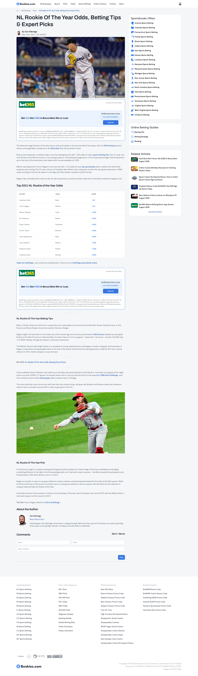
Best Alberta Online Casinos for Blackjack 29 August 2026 (157, 196)
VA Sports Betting (23, 622)
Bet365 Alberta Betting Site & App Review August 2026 (156, 205)
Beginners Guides (66, 614)
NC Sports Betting (24, 639)
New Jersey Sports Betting (146, 78)
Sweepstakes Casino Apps (112, 635)
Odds (73, 4)
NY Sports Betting (23, 589)
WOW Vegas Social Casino (112, 626)
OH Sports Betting (24, 635)
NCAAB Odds (64, 610)
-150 (93, 200)
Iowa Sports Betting (143, 50)
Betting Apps (45, 4)
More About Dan (37, 519)
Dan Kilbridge (31, 31)
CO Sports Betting (24, 618)
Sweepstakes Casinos (110, 622)
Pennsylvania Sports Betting (146, 96)
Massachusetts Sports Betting (147, 69)
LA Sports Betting (23, 630)
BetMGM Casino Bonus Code (155, 593)
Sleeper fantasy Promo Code (113, 606)
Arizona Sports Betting (144, 23)
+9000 (94, 255)
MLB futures (99, 334)
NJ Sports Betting (23, 597)
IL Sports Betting (23, 610)
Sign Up (122, 533)
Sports (57, 4)
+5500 (94, 231)
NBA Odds (63, 606)
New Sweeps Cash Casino (112, 639)
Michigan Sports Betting (144, 73)
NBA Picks (63, 593)
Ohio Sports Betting (143, 92)
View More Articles (155, 212)
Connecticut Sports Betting (146, 32)
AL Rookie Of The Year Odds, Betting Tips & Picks (45, 362)
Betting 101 (139, 132)
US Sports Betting (142, 115)
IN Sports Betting (23, 626)
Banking (138, 141)
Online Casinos (100, 4)
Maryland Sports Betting (145, 64)
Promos (113, 4)
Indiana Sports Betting (144, 46)
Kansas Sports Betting (144, 55)
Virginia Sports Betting (144, 105)
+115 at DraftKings (51, 502)
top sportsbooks (89, 167)
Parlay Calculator (66, 630)
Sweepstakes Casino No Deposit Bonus (117, 643)
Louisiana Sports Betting (145, 59)
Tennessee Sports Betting (145, 101)
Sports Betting (85, 4)
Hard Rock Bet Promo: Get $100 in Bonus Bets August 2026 (158, 160)
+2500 (94, 212)
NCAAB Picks (64, 597)
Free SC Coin (106, 610)
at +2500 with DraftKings (107, 375)
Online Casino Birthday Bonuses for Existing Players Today (157, 169)
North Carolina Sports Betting (147, 87)
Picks (65, 4)
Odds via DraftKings (24, 263)
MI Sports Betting (23, 606)
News (121, 4)
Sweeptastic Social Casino (112, 618)
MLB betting (109, 145)
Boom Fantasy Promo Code (112, 593)
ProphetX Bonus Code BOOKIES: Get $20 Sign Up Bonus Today (158, 187)
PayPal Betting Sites (67, 622)
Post (121, 557)
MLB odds (55, 148)
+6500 (94, 237)
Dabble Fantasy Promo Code (113, 597)
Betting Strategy (141, 136)
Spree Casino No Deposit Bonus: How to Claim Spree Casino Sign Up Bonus (158, 178)
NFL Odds (63, 602)
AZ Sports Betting (23, 614)
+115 (93, 206)
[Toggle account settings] (180, 4)
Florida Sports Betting (144, 37)
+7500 (94, 243)
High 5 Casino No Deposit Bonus (114, 614)
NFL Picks (63, 589)
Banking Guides (65, 618)
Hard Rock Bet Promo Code (154, 610)
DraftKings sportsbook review (84, 263)
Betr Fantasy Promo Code (111, 602)
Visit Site (110, 122)
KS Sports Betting (23, 593)
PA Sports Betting (23, 602)
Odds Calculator (66, 626)
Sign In (114, 533)
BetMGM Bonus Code (152, 589)
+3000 (94, 224)
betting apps (45, 378)
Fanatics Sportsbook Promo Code (157, 606)
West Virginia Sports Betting (146, 110)
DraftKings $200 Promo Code (155, 597)
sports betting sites (101, 155)
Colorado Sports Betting (145, 27)
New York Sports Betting (145, 82)
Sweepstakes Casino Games (113, 630)
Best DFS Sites (107, 589)
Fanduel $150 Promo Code (154, 602)
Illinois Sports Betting (143, 41)
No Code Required (110, 117)
